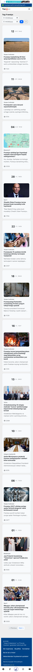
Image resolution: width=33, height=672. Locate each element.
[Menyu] (29, 9)
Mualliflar (17, 649)
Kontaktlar (26, 649)
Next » (21, 628)
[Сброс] (26, 21)
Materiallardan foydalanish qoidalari (15, 656)
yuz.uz (12, 665)
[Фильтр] (21, 21)
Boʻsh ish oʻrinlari (9, 652)
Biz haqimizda (8, 649)
